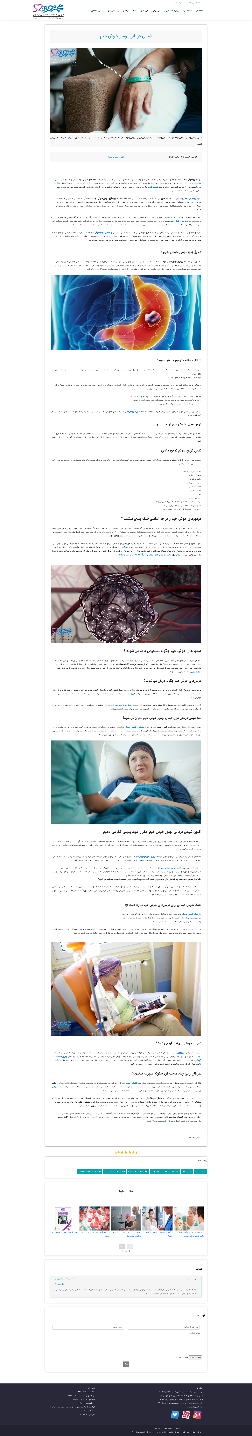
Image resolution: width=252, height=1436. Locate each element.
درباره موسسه (124, 10)
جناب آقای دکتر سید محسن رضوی (65, 1232)
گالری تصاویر (144, 10)
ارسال (126, 1364)
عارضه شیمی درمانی (171, 1171)
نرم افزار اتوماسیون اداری (142, 1432)
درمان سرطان (157, 10)
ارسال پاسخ (61, 1284)
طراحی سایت (195, 1432)
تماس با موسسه (110, 10)
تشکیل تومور (187, 1171)
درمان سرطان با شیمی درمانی (90, 1171)
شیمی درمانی (200, 1171)
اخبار (134, 10)
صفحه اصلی (200, 10)
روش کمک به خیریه (172, 10)
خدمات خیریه (187, 10)
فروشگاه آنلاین (95, 10)
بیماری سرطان (112, 157)
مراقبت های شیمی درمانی (138, 1171)
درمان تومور (156, 1171)
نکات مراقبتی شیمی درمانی (114, 1171)
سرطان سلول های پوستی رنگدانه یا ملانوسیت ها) (146, 555)
